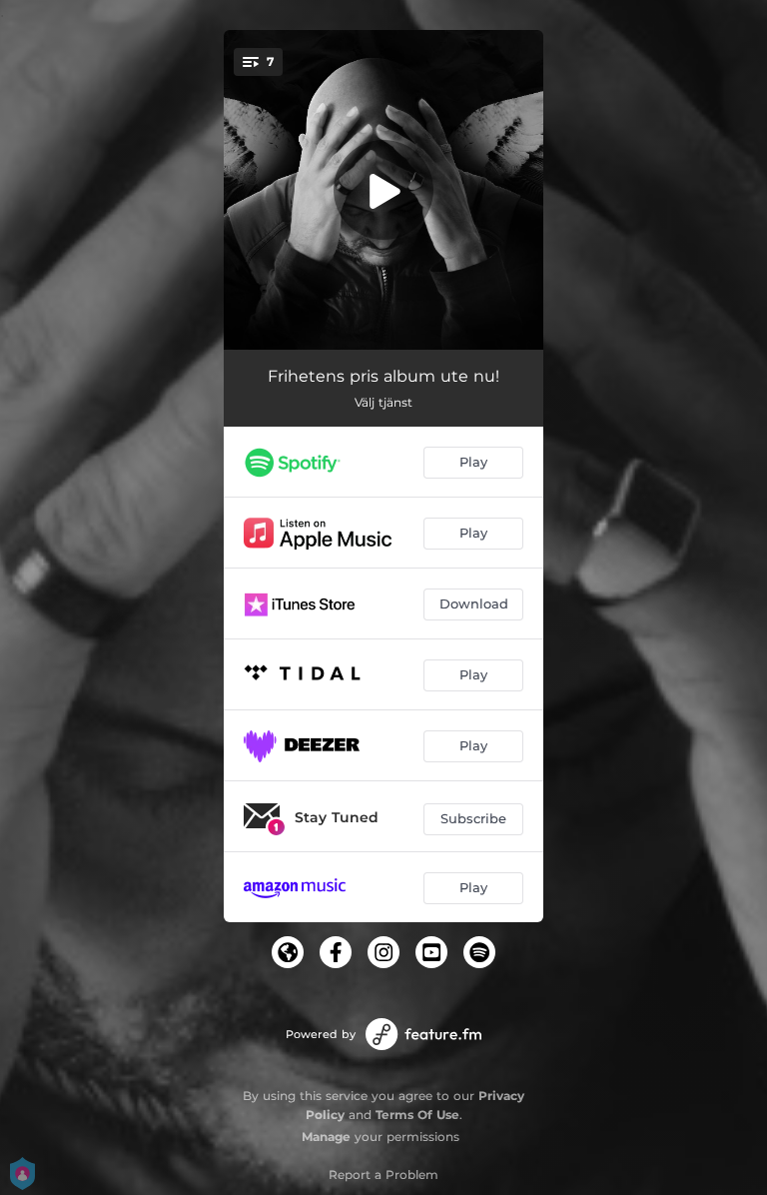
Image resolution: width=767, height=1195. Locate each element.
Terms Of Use (417, 1114)
